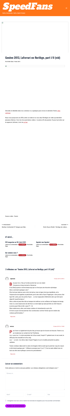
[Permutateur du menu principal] (66, 8)
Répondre (12, 316)
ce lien (25, 122)
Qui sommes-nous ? (11, 253)
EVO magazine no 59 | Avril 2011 (15, 242)
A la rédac (22, 244)
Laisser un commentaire (11, 244)
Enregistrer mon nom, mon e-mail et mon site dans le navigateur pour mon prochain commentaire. (34, 400)
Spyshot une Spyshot (42, 242)
